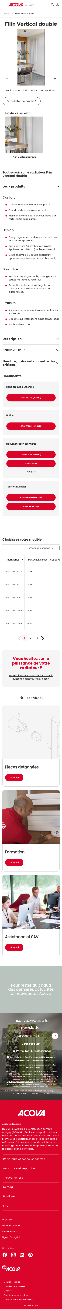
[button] (55, 78)
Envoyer (55, 1036)
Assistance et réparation (20, 1168)
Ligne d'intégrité (11, 1237)
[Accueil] (21, 5)
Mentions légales (12, 1282)
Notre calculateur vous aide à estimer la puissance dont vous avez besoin (31, 677)
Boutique (9, 1196)
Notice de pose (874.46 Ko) (31, 426)
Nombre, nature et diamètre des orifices (29, 363)
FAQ (6, 1205)
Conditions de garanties (16, 1295)
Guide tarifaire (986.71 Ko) (31, 497)
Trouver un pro (13, 1178)
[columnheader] (13, 560)
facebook (4, 1254)
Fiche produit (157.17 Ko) (31, 398)
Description (12, 339)
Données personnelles (14, 1286)
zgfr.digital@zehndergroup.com (20, 1082)
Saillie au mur (14, 350)
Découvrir (14, 777)
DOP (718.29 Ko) (31, 463)
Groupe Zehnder (11, 1225)
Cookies (8, 1290)
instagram (13, 1254)
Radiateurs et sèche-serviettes (24, 1159)
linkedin (22, 1254)
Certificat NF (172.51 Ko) (31, 454)
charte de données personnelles (39, 1066)
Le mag (8, 1187)
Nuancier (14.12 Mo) (31, 506)
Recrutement (9, 1231)
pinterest (30, 1254)
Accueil (6, 13)
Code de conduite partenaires (18, 1299)
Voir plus (31, 471)
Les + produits (14, 186)
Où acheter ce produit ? (22, 101)
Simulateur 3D (11, 1268)
